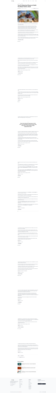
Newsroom (19, 3)
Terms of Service (30, 383)
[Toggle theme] (45, 0)
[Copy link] (24, 357)
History (22, 3)
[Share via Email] (36, 8)
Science (20, 386)
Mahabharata (33, 64)
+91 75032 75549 (12, 384)
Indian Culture (22, 355)
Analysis (20, 385)
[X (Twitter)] (41, 391)
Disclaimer (30, 384)
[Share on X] (33, 8)
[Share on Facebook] (34, 8)
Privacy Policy (30, 382)
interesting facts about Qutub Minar (21, 171)
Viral (19, 382)
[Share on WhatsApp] (35, 8)
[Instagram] (42, 391)
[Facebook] (40, 391)
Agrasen (36, 294)
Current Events (20, 384)
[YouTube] (45, 391)
